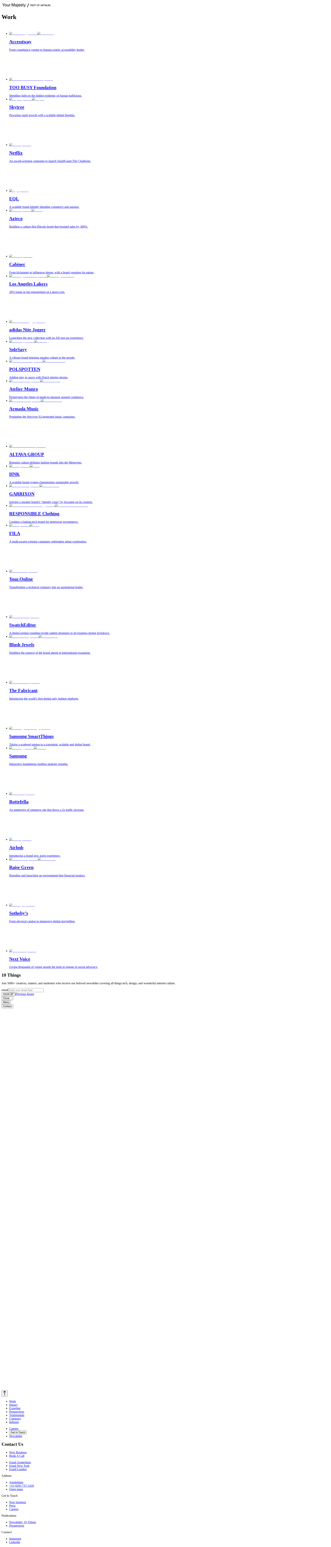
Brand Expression (47, 26)
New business (17, 1502)
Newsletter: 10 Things (22, 1522)
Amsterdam (16, 1482)
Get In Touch (18, 1432)
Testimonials (16, 1415)
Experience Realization (21, 26)
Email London (18, 1469)
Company (15, 1418)
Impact (13, 1404)
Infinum (14, 1422)
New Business (18, 1452)
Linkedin (14, 1542)
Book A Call (16, 1455)
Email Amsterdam (20, 1462)
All (4, 26)
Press (12, 1505)
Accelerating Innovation (73, 26)
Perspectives (16, 1411)
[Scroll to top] (5, 1393)
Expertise (14, 1408)
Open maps (16, 1489)
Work (12, 1401)
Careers (13, 1428)
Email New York (19, 1465)
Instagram (15, 1538)
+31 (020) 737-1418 (21, 1485)
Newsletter (15, 1436)
